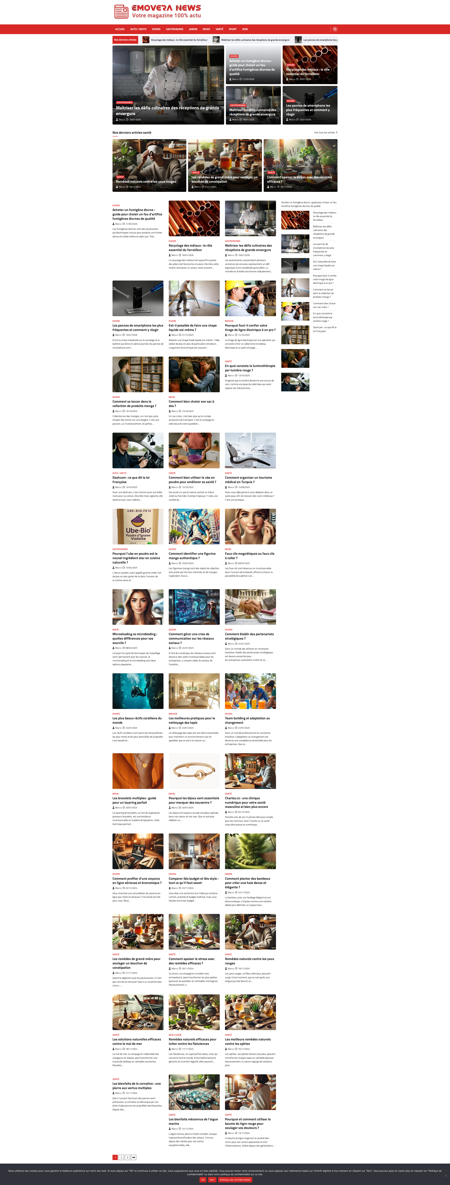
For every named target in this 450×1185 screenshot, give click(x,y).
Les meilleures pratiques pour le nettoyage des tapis (192, 720)
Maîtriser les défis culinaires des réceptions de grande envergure (190, 40)
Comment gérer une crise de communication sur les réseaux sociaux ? (191, 638)
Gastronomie (174, 29)
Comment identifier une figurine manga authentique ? (192, 555)
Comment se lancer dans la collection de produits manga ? (134, 403)
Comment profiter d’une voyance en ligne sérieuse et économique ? (137, 880)
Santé (219, 29)
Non (212, 1179)
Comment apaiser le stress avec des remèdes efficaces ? (299, 179)
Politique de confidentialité (235, 1179)
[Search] (335, 29)
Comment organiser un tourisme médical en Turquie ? (248, 479)
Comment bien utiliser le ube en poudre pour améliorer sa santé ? (192, 479)
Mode (206, 29)
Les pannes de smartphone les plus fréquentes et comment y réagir (273, 40)
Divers (156, 29)
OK (203, 1179)
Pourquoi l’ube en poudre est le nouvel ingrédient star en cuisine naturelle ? (136, 558)
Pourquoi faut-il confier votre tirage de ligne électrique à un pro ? (250, 327)
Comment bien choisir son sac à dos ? (191, 403)
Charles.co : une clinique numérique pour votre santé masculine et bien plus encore (246, 802)
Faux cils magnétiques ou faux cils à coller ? (249, 555)
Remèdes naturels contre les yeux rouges (146, 181)
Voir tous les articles (324, 132)
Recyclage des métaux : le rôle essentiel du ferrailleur (308, 71)
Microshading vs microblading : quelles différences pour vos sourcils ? (134, 638)
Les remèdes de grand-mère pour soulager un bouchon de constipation (225, 179)
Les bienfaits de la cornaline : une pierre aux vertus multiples (136, 1085)
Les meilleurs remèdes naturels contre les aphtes (248, 1041)
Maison (229, 321)
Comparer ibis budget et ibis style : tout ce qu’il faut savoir (193, 880)
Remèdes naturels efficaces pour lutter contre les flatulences (192, 1041)
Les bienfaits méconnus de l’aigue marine (193, 1121)
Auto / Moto (138, 29)
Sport (233, 29)
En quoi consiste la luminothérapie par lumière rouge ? (250, 368)
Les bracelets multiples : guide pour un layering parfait (134, 800)
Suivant (133, 1157)
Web (245, 29)
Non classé (175, 1035)
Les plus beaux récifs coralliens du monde (137, 720)
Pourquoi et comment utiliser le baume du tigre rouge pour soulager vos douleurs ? (248, 1123)
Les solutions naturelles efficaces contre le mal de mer (136, 1041)
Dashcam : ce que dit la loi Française (131, 479)
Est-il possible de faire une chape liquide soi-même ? (193, 327)
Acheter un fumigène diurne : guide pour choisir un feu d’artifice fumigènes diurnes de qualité (168, 110)
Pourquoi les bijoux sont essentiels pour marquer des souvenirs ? (194, 800)
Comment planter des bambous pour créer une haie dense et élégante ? (247, 883)
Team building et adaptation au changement (247, 720)
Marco (122, 119)
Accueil (120, 29)
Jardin (193, 29)
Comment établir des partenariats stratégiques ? (249, 636)
